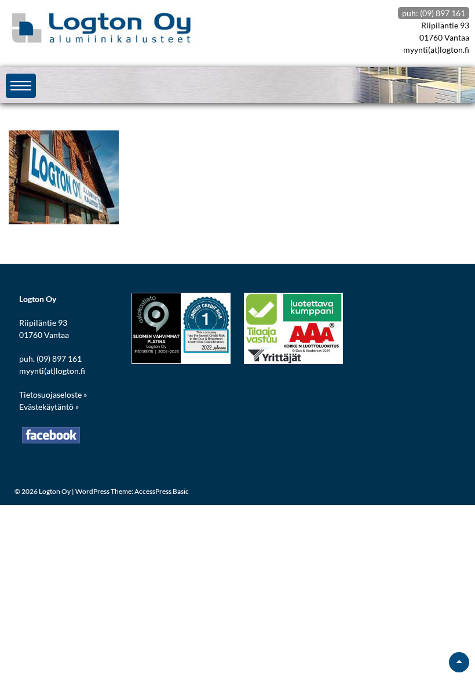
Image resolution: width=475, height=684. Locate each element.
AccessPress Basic (161, 491)
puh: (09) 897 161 (433, 13)
